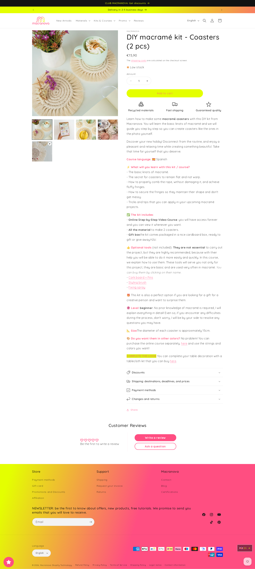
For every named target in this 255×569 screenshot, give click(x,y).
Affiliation (38, 498)
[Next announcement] (222, 10)
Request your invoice (110, 485)
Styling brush (137, 282)
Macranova (45, 565)
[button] (83, 20)
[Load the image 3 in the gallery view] (86, 130)
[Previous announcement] (33, 10)
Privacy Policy (100, 565)
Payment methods (43, 479)
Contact (166, 479)
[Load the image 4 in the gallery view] (108, 130)
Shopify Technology (62, 565)
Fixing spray (137, 287)
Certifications (169, 491)
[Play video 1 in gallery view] (42, 151)
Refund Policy (82, 565)
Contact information (175, 565)
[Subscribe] (90, 522)
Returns (101, 491)
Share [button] (134, 409)
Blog (164, 485)
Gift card (37, 485)
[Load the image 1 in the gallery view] (42, 130)
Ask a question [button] (155, 446)
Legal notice (155, 565)
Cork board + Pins (141, 277)
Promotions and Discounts (48, 491)
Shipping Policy (138, 565)
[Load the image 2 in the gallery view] (64, 130)
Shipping (102, 479)
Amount (131, 74)
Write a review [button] (155, 437)
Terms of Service (118, 565)
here (184, 343)
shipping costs (138, 60)
